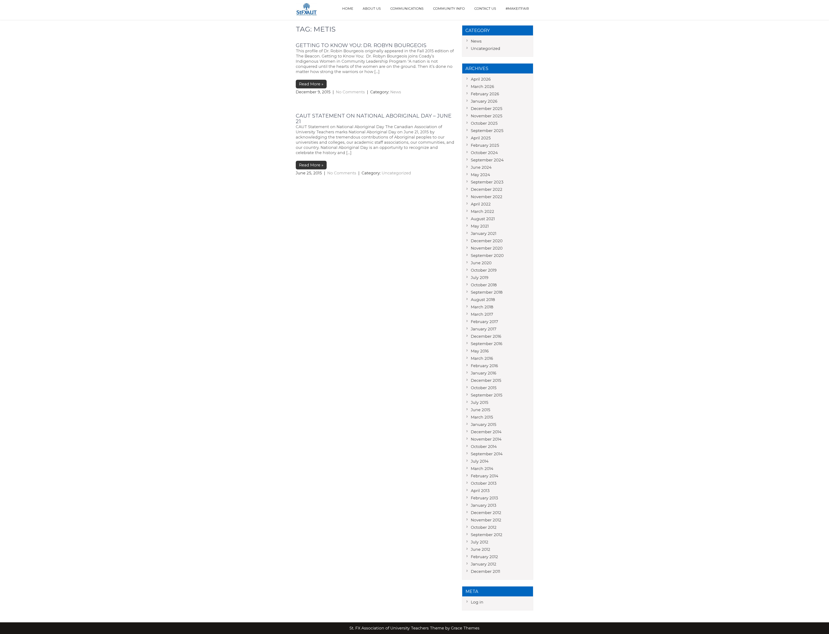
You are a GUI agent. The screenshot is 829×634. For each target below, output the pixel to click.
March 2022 (482, 211)
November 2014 (486, 439)
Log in (477, 602)
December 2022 (486, 189)
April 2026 (481, 79)
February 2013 (484, 497)
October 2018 (484, 284)
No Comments (350, 91)
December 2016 (486, 336)
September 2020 (487, 255)
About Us (372, 8)
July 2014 (480, 461)
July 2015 (479, 402)
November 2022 (486, 196)
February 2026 (485, 93)
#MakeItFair (517, 8)
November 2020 (487, 248)
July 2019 (479, 277)
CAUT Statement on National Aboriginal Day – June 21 (373, 118)
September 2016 (486, 343)
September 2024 (487, 160)
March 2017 (482, 314)
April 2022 (481, 204)
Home (347, 8)
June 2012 (480, 549)
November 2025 (486, 115)
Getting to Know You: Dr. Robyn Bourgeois (361, 45)
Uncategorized (396, 172)
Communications (407, 8)
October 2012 (484, 527)
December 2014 (486, 431)
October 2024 (484, 152)
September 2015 (486, 395)
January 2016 (483, 373)
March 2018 (482, 306)
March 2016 (482, 358)
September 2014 (487, 453)
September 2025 (487, 130)
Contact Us (485, 8)
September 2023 (487, 182)
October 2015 (484, 387)
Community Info (449, 8)
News (395, 91)
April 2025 (481, 137)
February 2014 (484, 475)
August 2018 (483, 299)
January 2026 (484, 101)
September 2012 (486, 534)
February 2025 (485, 145)
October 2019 (484, 270)
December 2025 (486, 108)
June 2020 (481, 262)
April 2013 (480, 490)
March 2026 (482, 86)
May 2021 (480, 226)
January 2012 (483, 564)
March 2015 (482, 417)
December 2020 (487, 240)
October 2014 (484, 446)
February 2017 (484, 321)
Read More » (311, 83)
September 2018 (487, 292)
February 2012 (484, 556)
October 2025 (484, 123)
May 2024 (480, 174)
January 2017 (483, 329)
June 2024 (481, 167)
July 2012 (479, 542)
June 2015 (480, 409)
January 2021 (483, 233)
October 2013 (484, 483)
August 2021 (483, 218)
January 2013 (483, 505)
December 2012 (486, 512)
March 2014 (482, 468)
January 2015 (483, 424)
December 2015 (486, 380)
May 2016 (480, 351)
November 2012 (486, 520)
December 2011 (485, 571)
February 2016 (484, 365)
